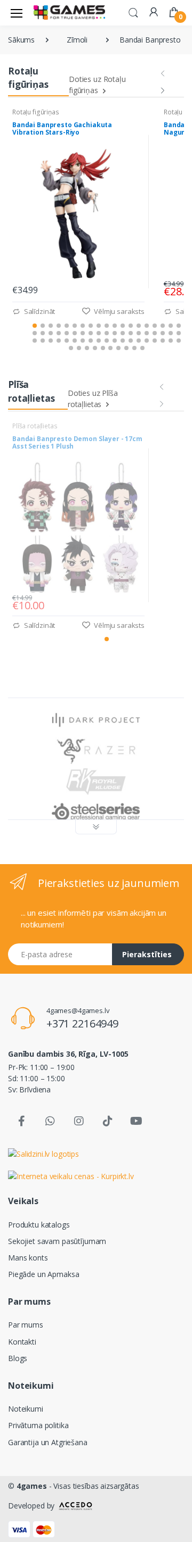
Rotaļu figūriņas (36, 112)
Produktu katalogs (39, 1225)
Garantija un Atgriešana (47, 1442)
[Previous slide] (162, 71)
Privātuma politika (38, 1425)
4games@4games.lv (78, 1010)
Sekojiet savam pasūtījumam (57, 1241)
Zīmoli (77, 40)
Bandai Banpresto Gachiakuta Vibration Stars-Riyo (62, 129)
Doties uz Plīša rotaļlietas (93, 398)
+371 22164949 (82, 1023)
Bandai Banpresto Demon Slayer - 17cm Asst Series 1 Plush (77, 443)
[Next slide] (162, 88)
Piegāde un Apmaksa (43, 1274)
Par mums (25, 1325)
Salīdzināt (38, 311)
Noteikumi (25, 1409)
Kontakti (22, 1342)
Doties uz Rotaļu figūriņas (97, 84)
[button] (133, 12)
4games (32, 1486)
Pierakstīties (147, 954)
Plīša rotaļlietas (35, 425)
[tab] (35, 326)
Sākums (21, 40)
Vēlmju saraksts (118, 311)
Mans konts (28, 1258)
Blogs (17, 1358)
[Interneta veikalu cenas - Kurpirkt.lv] (71, 1176)
